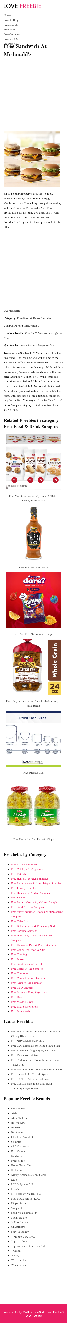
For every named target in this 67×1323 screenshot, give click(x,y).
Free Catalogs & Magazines (27, 869)
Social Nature (19, 1217)
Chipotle (16, 1141)
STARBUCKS (19, 1227)
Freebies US (11, 39)
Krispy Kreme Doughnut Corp (29, 1175)
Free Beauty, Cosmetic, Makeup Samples (35, 902)
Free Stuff (9, 29)
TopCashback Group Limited (28, 1246)
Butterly (15, 1127)
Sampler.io (17, 1208)
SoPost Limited (20, 1222)
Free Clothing (19, 954)
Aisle (14, 1113)
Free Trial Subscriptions (25, 1006)
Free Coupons (12, 34)
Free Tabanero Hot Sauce (33, 567)
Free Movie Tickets (22, 1001)
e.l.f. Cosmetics (20, 1146)
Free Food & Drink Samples (34, 318)
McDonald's (31, 325)
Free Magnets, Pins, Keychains (29, 992)
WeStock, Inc (19, 1260)
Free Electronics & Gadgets (27, 964)
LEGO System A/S (22, 1184)
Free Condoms (19, 973)
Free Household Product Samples (30, 893)
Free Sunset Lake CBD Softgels (29, 1074)
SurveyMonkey (20, 1231)
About (38, 1315)
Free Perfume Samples (24, 930)
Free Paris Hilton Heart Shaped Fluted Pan (35, 1045)
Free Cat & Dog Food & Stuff (28, 949)
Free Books (17, 959)
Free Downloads (20, 1011)
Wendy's (16, 1255)
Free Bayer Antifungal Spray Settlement (34, 1050)
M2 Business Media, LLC (26, 1193)
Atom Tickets (19, 1118)
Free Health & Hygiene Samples (29, 878)
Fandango (17, 1156)
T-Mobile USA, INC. (23, 1236)
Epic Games (18, 1151)
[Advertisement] (33, 95)
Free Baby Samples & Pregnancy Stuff (33, 926)
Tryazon (16, 1250)
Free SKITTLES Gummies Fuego (33, 634)
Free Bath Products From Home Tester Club (36, 1069)
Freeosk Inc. (18, 1160)
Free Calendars (19, 921)
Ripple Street (18, 1203)
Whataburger (18, 1265)
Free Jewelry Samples (23, 888)
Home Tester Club (21, 1165)
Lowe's (15, 1189)
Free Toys (16, 997)
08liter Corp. (18, 1108)
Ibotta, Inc (17, 1170)
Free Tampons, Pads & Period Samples (33, 945)
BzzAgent (17, 1132)
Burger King (18, 1122)
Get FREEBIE (12, 310)
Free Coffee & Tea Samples (27, 968)
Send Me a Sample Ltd (24, 1212)
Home (7, 15)
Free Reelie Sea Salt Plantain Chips (33, 839)
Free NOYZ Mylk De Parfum (28, 1041)
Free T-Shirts (18, 874)
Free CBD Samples (22, 987)
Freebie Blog (11, 20)
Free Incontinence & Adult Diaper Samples (36, 883)
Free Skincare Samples (24, 864)
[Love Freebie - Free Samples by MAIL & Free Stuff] (22, 7)
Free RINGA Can (33, 772)
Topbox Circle (19, 1241)
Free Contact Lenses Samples (28, 978)
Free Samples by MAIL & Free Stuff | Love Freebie (32, 1312)
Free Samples (11, 25)
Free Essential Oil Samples (26, 983)
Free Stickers (18, 897)
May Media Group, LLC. (25, 1198)
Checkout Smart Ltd (22, 1137)
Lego (14, 1179)
